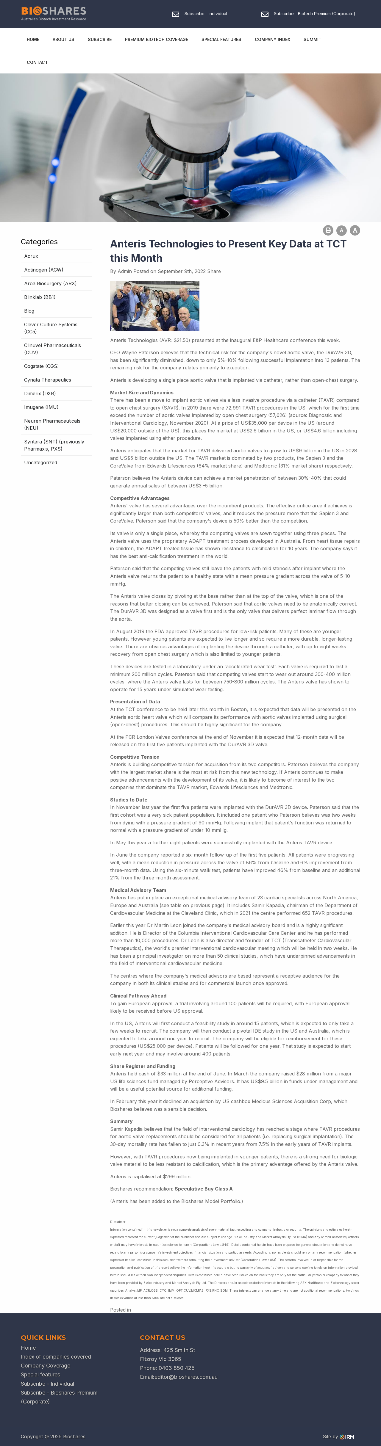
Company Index (272, 39)
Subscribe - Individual (47, 1384)
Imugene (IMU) (41, 407)
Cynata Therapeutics (47, 380)
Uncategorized (40, 462)
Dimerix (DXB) (40, 393)
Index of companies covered (56, 1357)
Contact (37, 62)
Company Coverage (45, 1365)
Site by (331, 1436)
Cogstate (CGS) (41, 366)
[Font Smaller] (341, 230)
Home (33, 39)
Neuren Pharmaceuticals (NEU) (52, 424)
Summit (312, 39)
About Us (63, 39)
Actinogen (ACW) (43, 270)
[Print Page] (328, 230)
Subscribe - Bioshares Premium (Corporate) (59, 1397)
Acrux (31, 256)
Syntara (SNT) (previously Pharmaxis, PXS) (54, 445)
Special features (40, 1374)
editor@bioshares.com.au (186, 1377)
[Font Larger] (355, 230)
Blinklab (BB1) (40, 297)
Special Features (221, 39)
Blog (29, 311)
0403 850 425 (177, 1368)
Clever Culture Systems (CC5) (50, 328)
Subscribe (100, 39)
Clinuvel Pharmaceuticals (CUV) (52, 348)
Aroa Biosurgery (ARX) (50, 283)
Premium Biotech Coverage (156, 39)
